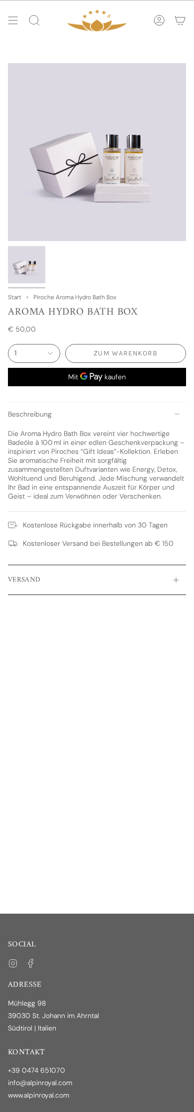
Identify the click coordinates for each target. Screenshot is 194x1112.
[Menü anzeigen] (13, 20)
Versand (24, 580)
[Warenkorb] (180, 20)
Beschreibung (30, 414)
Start (14, 297)
